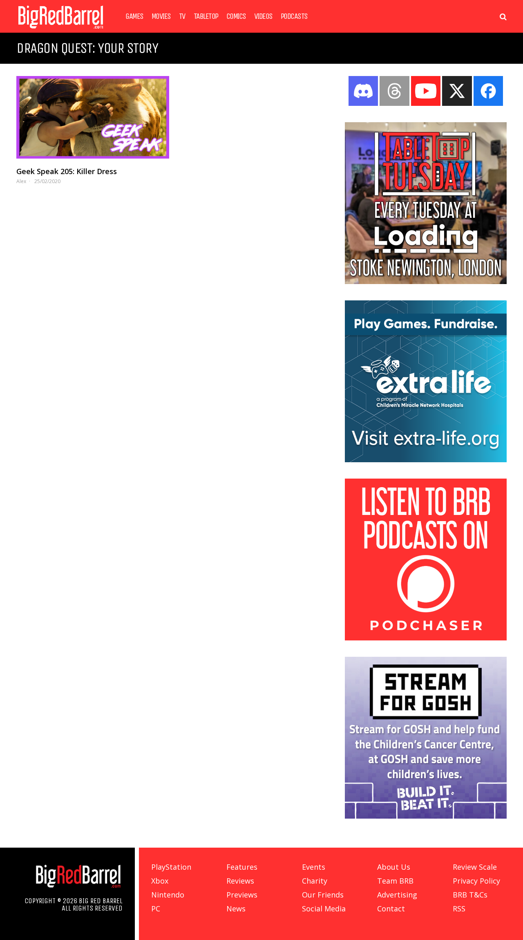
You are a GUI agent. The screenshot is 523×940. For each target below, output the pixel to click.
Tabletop (206, 16)
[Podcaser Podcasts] (426, 637)
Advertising (397, 895)
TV (182, 16)
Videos (263, 16)
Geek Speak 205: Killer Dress (66, 171)
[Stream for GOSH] (426, 816)
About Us (393, 867)
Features (241, 867)
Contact (391, 908)
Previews (241, 895)
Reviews (240, 881)
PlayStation (171, 867)
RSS (459, 908)
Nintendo (167, 895)
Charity (314, 881)
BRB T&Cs (470, 895)
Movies (161, 16)
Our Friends (323, 895)
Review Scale (475, 867)
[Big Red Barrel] (60, 30)
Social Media (324, 908)
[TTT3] (426, 281)
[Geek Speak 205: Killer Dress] (92, 117)
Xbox (159, 881)
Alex (21, 181)
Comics (236, 16)
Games (134, 16)
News (236, 908)
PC (155, 908)
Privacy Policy (476, 881)
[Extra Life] (426, 459)
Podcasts (294, 16)
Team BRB (395, 881)
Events (313, 867)
